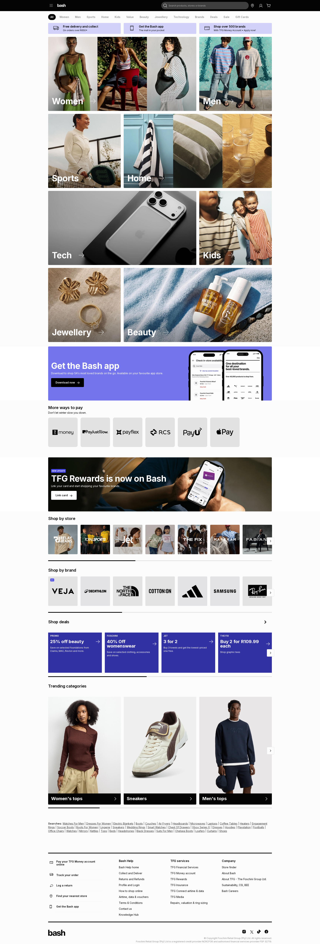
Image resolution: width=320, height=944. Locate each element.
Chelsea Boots (184, 831)
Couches (150, 823)
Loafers (200, 831)
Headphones (126, 831)
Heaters (244, 823)
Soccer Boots (65, 827)
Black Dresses (145, 831)
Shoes (223, 831)
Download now (65, 382)
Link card (62, 495)
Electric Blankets (123, 823)
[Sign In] (260, 5)
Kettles (94, 831)
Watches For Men (73, 823)
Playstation (244, 827)
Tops (104, 831)
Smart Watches (157, 827)
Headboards (180, 823)
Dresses (217, 827)
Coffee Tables (228, 823)
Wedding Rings (136, 827)
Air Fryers (164, 823)
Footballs (258, 827)
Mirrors (83, 831)
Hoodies (230, 827)
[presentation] (52, 17)
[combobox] (205, 5)
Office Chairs (56, 831)
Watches (71, 831)
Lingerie (105, 827)
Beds (112, 831)
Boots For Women (87, 827)
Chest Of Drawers (179, 827)
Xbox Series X (201, 827)
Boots (139, 823)
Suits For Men (164, 831)
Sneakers (118, 827)
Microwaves (197, 823)
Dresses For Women (98, 823)
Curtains (212, 831)
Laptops (212, 823)
